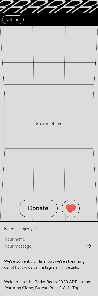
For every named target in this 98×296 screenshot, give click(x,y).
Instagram (48, 267)
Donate (38, 208)
